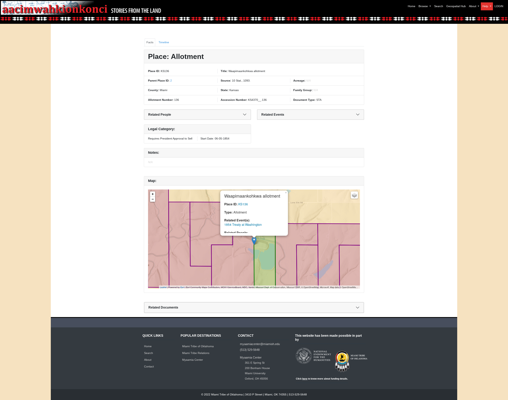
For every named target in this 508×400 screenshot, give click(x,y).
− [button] (153, 199)
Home (411, 6)
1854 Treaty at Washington (243, 224)
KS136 (243, 204)
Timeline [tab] (164, 42)
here (304, 378)
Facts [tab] (149, 42)
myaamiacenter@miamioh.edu (260, 344)
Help (485, 6)
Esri (182, 287)
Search (438, 6)
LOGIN (499, 6)
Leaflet (163, 287)
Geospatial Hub (456, 6)
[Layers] (354, 195)
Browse (424, 6)
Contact (149, 366)
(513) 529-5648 (250, 349)
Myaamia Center (192, 359)
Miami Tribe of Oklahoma (198, 346)
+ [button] (153, 194)
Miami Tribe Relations (195, 353)
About (473, 6)
